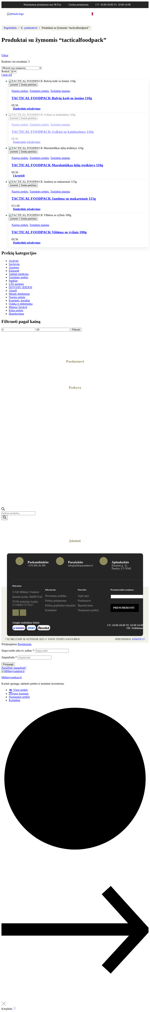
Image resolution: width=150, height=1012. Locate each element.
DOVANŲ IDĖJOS (20, 287)
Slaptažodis (9, 657)
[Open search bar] (3, 509)
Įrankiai (13, 280)
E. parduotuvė (29, 27)
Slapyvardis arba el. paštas (17, 650)
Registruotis (24, 644)
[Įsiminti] (75, 528)
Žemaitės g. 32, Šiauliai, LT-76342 (121, 567)
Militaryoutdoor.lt (11, 677)
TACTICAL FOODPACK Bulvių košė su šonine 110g (52, 98)
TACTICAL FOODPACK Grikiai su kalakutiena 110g (53, 132)
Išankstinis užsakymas (26, 142)
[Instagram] (23, 612)
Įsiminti (14, 84)
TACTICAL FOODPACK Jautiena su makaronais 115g (54, 198)
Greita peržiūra (28, 84)
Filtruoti (76, 329)
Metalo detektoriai (19, 293)
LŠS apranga (16, 283)
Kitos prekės (16, 310)
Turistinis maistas (60, 91)
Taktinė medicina (19, 274)
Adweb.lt (138, 639)
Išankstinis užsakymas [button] (26, 108)
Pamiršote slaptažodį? (13, 667)
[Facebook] (15, 612)
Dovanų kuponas (19, 693)
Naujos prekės (20, 91)
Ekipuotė (14, 270)
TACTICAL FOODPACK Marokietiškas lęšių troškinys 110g (57, 165)
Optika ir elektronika (21, 303)
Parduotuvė (75, 361)
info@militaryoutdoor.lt (80, 565)
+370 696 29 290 (36, 565)
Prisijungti (8, 664)
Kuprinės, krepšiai (19, 300)
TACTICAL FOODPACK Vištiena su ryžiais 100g (49, 232)
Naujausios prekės (19, 696)
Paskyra (75, 387)
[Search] (4, 517)
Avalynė (13, 260)
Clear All (6, 74)
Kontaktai (14, 700)
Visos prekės (20, 689)
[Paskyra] (75, 375)
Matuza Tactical (18, 307)
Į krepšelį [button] (19, 175)
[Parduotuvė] (75, 348)
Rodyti (5, 71)
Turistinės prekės (39, 91)
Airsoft (13, 290)
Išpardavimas (16, 313)
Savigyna (14, 264)
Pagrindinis (10, 27)
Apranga (14, 267)
